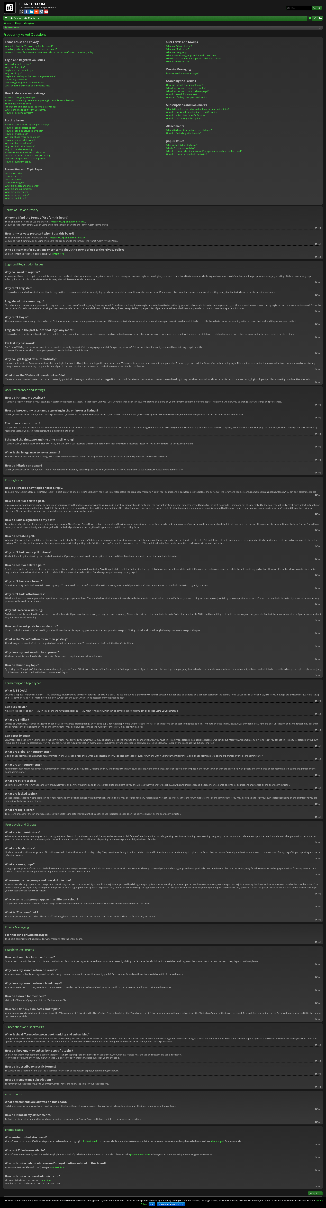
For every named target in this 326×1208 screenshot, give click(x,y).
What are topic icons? (15, 198)
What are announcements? (18, 188)
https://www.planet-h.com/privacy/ (68, 237)
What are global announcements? (22, 185)
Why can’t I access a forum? (18, 143)
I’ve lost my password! (16, 79)
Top (319, 227)
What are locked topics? (17, 194)
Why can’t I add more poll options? (22, 136)
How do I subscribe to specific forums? (185, 115)
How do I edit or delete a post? (20, 127)
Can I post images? (14, 182)
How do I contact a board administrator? (186, 154)
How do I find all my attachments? (183, 133)
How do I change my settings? (20, 97)
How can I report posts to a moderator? (25, 152)
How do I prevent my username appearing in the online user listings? (39, 100)
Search (314, 8)
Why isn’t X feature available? (180, 148)
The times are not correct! (18, 103)
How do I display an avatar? (19, 112)
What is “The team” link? (178, 61)
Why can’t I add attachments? (20, 146)
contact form (58, 253)
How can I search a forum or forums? (184, 84)
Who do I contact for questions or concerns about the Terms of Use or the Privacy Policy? (50, 52)
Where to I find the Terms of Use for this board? (29, 46)
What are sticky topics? (16, 191)
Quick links (6, 19)
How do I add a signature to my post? (24, 130)
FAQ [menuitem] (311, 19)
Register (30, 23)
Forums (17, 18)
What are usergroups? (177, 52)
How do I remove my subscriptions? (184, 118)
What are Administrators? (179, 46)
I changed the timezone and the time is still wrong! (30, 106)
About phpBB (217, 1141)
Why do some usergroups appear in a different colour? (193, 58)
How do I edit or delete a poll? (20, 139)
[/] (11, 7)
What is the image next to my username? (25, 109)
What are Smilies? (14, 179)
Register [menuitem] (321, 19)
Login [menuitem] (316, 19)
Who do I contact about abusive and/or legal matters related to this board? (204, 151)
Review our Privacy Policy (171, 1204)
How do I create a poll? (16, 133)
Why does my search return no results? (186, 88)
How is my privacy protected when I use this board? (31, 49)
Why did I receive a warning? (19, 149)
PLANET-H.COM (32, 4)
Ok (151, 1204)
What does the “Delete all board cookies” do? (27, 85)
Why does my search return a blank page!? (187, 91)
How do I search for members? (181, 94)
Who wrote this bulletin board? (181, 145)
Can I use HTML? (13, 176)
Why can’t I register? (15, 67)
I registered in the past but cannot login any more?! (30, 76)
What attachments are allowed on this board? (189, 130)
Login (19, 23)
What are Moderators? (177, 49)
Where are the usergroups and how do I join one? (191, 55)
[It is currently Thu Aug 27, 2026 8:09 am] (320, 27)
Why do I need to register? (18, 64)
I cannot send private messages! (182, 73)
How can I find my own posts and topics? (187, 97)
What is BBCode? (13, 173)
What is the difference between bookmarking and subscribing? (197, 109)
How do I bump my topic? (18, 161)
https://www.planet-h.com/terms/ (68, 221)
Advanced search (319, 8)
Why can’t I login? (13, 73)
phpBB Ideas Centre (140, 1154)
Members (32, 18)
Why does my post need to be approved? (26, 158)
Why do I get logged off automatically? (24, 82)
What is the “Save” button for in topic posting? (28, 155)
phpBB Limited (89, 1141)
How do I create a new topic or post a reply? (27, 124)
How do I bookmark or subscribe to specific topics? (192, 112)
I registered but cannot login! (19, 70)
